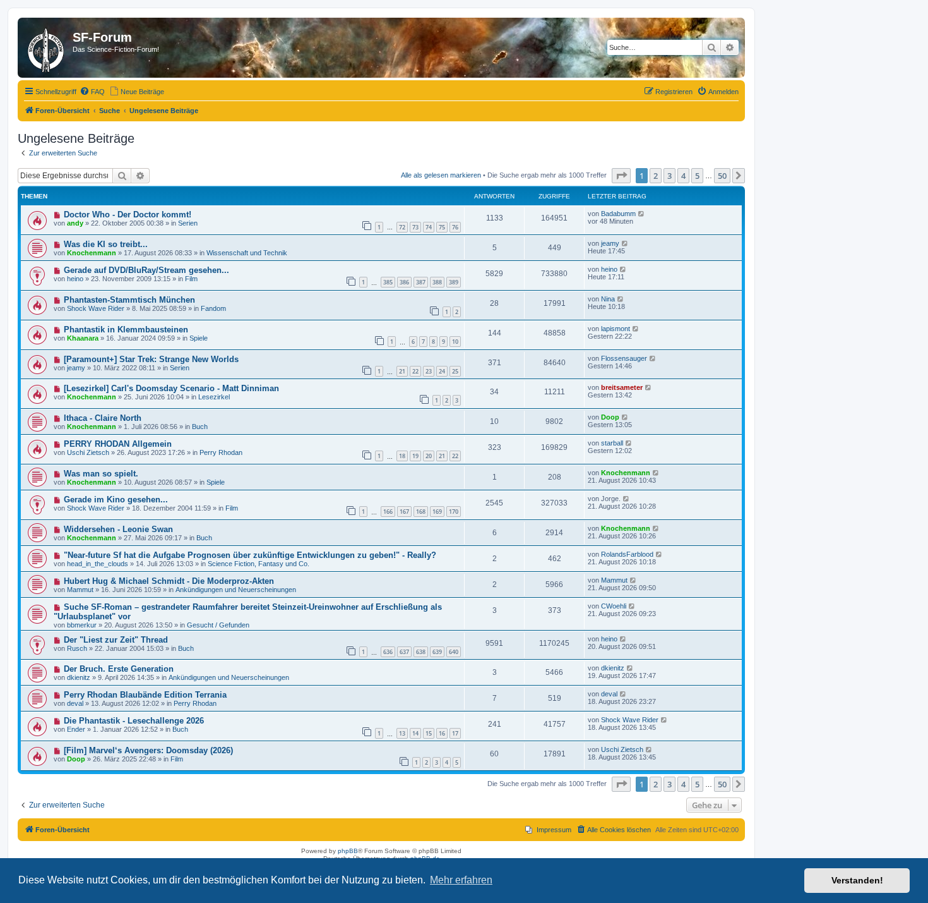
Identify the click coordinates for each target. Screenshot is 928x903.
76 (455, 227)
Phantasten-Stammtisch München (129, 300)
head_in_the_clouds (97, 563)
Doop (610, 417)
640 (453, 652)
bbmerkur (82, 625)
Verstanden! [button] (857, 880)
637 (404, 652)
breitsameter (622, 387)
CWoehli (613, 606)
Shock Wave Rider (95, 308)
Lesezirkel (214, 397)
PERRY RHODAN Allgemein (118, 444)
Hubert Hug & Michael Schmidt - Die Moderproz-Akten (169, 581)
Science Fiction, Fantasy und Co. (258, 563)
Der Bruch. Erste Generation (119, 669)
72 (402, 227)
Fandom (213, 308)
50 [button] (722, 175)
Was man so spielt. (101, 473)
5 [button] (697, 175)
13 (402, 733)
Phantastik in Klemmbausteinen (126, 329)
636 (388, 652)
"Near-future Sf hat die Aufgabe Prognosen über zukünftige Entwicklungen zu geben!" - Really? (250, 555)
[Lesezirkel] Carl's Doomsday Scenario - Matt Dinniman (171, 388)
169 (437, 511)
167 (404, 511)
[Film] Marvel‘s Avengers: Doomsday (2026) (148, 750)
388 (437, 282)
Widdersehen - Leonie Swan (118, 529)
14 (415, 733)
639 (437, 652)
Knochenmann (91, 253)
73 (415, 227)
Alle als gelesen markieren (441, 175)
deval (75, 703)
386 (404, 282)
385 (388, 282)
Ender (76, 729)
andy (75, 223)
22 (415, 371)
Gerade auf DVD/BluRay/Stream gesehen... (146, 270)
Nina (608, 299)
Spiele (198, 338)
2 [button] (655, 175)
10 (455, 341)
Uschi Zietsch (88, 452)
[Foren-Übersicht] (47, 48)
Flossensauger (624, 358)
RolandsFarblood (627, 554)
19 (415, 456)
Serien (188, 223)
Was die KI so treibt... (106, 244)
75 (442, 227)
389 (453, 282)
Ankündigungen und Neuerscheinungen (235, 589)
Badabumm (618, 213)
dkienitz (78, 677)
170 (453, 511)
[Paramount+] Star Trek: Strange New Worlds (151, 359)
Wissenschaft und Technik (246, 253)
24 (442, 371)
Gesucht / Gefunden (218, 625)
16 (442, 733)
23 (428, 371)
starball (612, 443)
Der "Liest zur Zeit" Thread (116, 640)
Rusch (77, 648)
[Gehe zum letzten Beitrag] (642, 213)
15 (428, 733)
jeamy (610, 243)
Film (191, 278)
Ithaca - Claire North (102, 418)
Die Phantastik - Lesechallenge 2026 (134, 720)
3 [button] (669, 175)
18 (402, 456)
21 (402, 371)
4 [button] (683, 175)
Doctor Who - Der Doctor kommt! (127, 214)
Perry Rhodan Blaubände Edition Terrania (145, 695)
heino (75, 278)
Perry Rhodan (220, 452)
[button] (621, 175)
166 (388, 511)
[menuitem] (92, 91)
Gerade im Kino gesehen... (116, 499)
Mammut (80, 589)
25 (455, 371)
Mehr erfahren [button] (461, 880)
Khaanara (82, 338)
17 (455, 733)
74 (428, 227)
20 (428, 456)
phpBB (348, 850)
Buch (200, 426)
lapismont (615, 328)
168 (420, 511)
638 (420, 652)
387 (420, 282)
